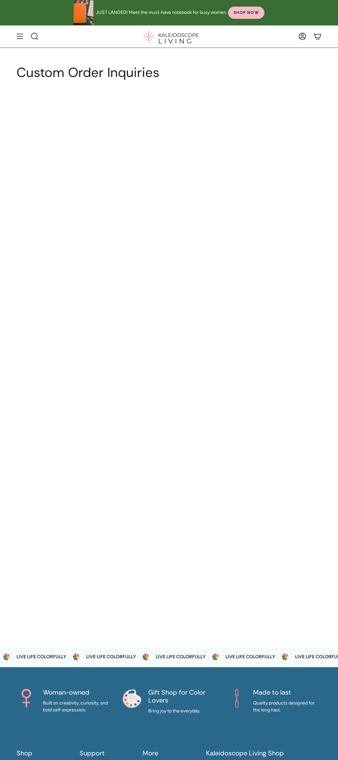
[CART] (317, 36)
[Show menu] (19, 36)
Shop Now (246, 12)
